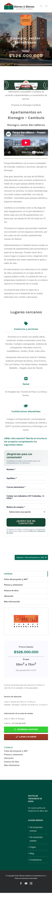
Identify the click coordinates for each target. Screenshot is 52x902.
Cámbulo (8, 574)
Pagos (33, 847)
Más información (12, 765)
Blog (32, 853)
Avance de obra (11, 762)
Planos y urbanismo (13, 754)
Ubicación (9, 758)
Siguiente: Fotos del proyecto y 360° (30, 557)
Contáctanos (36, 860)
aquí (46, 811)
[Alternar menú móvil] (46, 6)
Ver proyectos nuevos (36, 829)
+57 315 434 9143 (18, 723)
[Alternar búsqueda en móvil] (41, 6)
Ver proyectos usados (36, 839)
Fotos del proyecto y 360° (16, 751)
